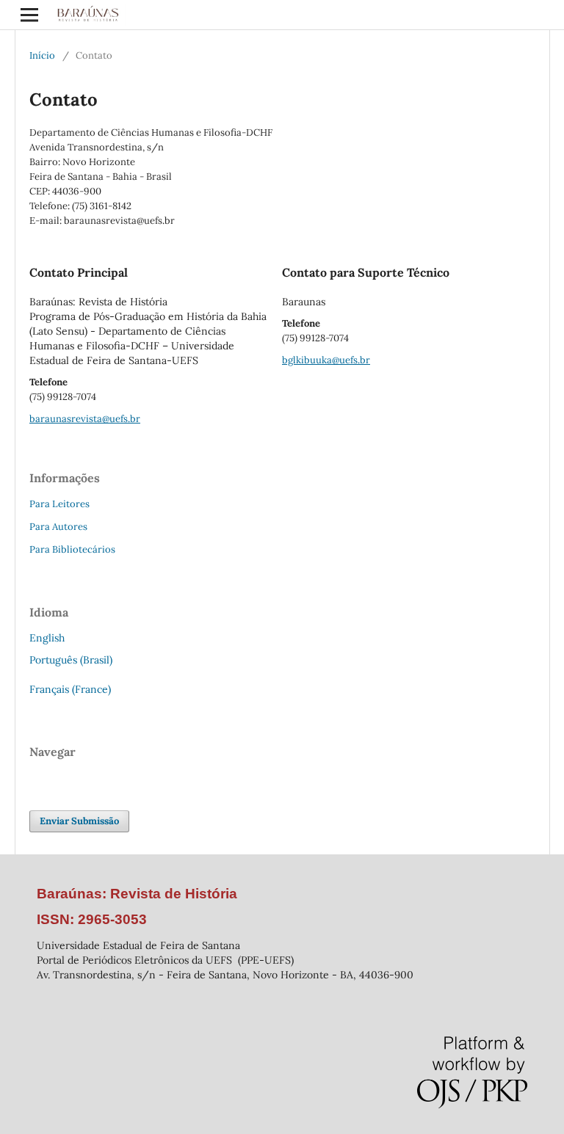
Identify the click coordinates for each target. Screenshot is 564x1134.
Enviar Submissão (79, 821)
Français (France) (70, 689)
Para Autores (58, 526)
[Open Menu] (29, 14)
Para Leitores (59, 504)
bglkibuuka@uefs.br (326, 360)
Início (42, 55)
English (47, 637)
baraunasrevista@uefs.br (84, 418)
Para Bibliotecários (72, 549)
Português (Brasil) (70, 659)
